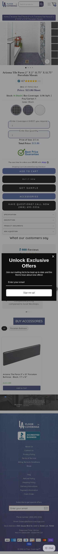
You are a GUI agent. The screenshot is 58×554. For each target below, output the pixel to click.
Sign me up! (29, 293)
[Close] (53, 256)
